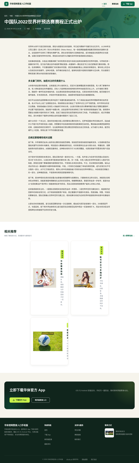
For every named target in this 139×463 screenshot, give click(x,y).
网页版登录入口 (40, 400)
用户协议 (94, 459)
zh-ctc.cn (69, 459)
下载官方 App (21, 400)
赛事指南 (115, 4)
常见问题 (78, 430)
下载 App (129, 4)
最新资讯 (47, 444)
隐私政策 (85, 459)
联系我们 (78, 439)
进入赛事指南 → (129, 236)
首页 (105, 4)
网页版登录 (48, 439)
